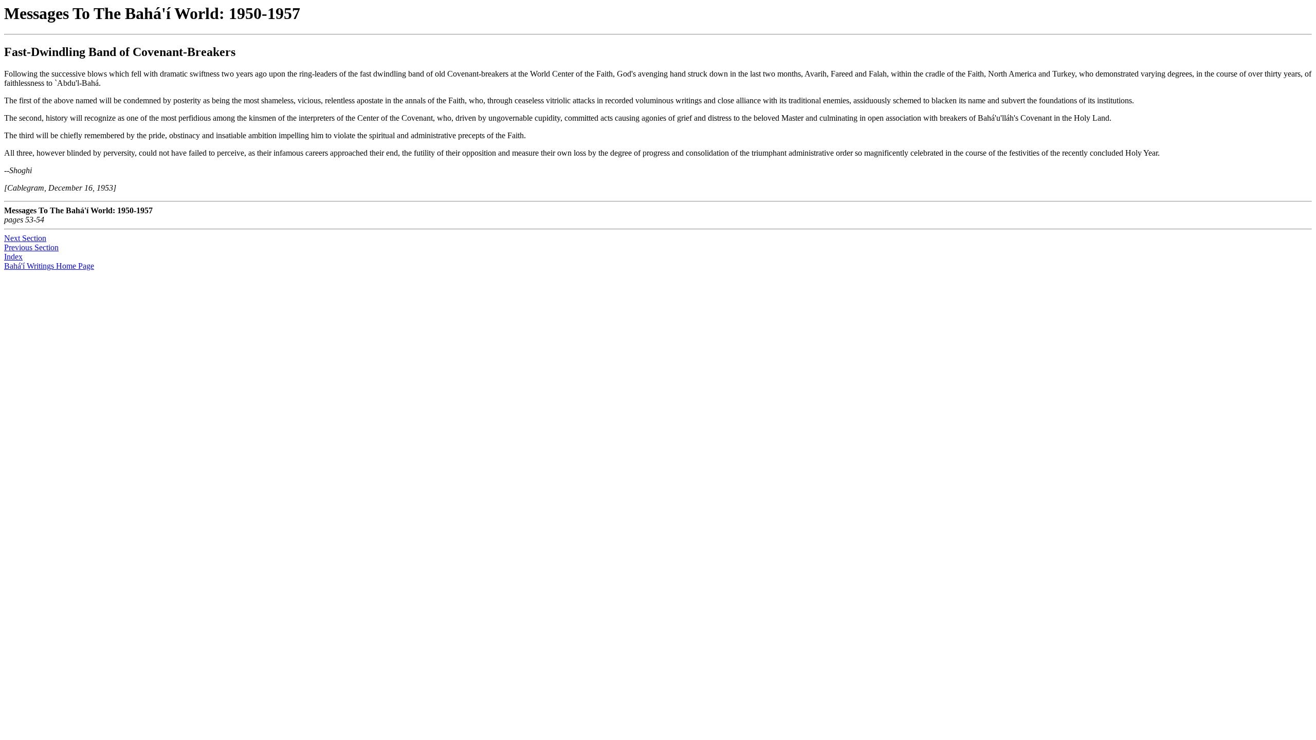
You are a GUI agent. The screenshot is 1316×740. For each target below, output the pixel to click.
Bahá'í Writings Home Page (49, 266)
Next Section (25, 238)
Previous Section (31, 247)
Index (13, 256)
